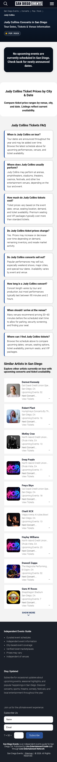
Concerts (25, 11)
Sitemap (29, 753)
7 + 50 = (8, 735)
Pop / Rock (36, 11)
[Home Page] (29, 3)
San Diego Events (11, 11)
